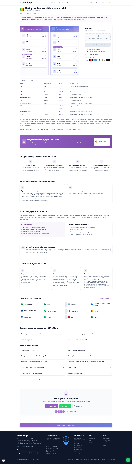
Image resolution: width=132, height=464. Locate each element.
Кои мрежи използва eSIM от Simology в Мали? (35, 356)
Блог (90, 440)
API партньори (78, 449)
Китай (54, 453)
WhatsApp (66, 406)
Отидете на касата (99, 44)
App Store (23, 453)
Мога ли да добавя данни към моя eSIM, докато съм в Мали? (86, 361)
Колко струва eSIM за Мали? (76, 350)
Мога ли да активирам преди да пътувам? (80, 334)
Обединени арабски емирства (49, 450)
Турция (48, 446)
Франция (48, 442)
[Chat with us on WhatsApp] (128, 460)
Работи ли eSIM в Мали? (28, 350)
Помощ (90, 442)
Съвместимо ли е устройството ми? (31, 373)
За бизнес (62, 2)
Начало (21, 13)
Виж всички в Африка (105, 298)
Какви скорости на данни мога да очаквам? (34, 379)
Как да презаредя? (26, 340)
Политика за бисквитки (90, 459)
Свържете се (52, 406)
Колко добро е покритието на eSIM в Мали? (81, 356)
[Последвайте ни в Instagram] (114, 459)
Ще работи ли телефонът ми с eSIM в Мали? (34, 361)
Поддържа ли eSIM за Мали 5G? (77, 340)
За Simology (92, 438)
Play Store (33, 453)
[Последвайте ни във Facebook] (111, 459)
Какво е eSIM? (72, 367)
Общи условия (101, 459)
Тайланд (55, 446)
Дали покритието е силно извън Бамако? (33, 334)
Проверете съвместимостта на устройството (96, 249)
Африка (35, 13)
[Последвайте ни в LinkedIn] (108, 459)
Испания (55, 442)
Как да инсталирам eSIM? (75, 373)
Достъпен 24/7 (80, 406)
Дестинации (53, 2)
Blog (68, 2)
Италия (48, 444)
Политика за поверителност (75, 459)
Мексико (48, 453)
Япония (55, 444)
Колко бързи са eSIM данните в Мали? (32, 367)
